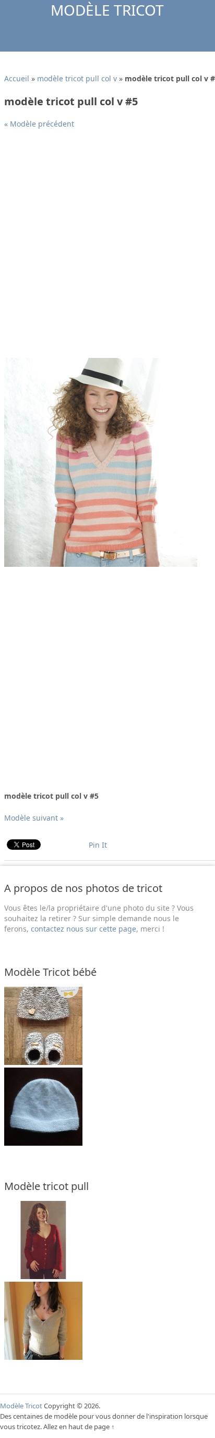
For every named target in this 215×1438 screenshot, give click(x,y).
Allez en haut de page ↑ (79, 1426)
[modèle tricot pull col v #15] (43, 1276)
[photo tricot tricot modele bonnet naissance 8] (43, 1062)
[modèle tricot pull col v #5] (100, 564)
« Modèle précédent (39, 124)
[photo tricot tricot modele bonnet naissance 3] (43, 1143)
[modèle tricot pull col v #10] (43, 1357)
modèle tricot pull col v (77, 78)
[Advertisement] (107, 247)
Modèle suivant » (34, 818)
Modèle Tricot (107, 10)
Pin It (98, 845)
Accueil (16, 78)
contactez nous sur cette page (83, 929)
